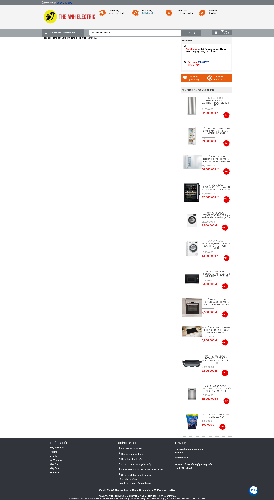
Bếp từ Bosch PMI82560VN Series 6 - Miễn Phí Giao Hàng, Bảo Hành (216, 330)
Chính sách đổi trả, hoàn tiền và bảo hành (142, 469)
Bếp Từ (54, 456)
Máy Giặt (54, 464)
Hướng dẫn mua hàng (132, 454)
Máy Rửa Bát (57, 447)
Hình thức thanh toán (131, 459)
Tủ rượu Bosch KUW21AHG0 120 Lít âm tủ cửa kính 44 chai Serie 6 (216, 187)
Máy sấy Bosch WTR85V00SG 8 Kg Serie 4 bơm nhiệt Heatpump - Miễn (216, 244)
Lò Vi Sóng (56, 460)
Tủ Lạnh (54, 472)
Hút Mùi (54, 451)
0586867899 (64, 2)
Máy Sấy (54, 468)
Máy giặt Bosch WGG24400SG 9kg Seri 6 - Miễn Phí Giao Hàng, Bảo (216, 215)
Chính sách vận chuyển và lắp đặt (138, 464)
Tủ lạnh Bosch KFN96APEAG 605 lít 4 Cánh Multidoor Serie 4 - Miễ (216, 101)
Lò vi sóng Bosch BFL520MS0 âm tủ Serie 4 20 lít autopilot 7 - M (216, 273)
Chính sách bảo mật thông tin (136, 475)
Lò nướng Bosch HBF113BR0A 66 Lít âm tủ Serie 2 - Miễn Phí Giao (216, 302)
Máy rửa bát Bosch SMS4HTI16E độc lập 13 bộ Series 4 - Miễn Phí (216, 388)
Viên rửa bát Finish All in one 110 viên (216, 415)
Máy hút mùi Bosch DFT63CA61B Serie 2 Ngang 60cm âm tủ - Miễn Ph (216, 359)
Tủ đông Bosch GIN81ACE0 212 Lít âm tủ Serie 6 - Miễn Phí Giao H (216, 159)
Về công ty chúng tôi (131, 448)
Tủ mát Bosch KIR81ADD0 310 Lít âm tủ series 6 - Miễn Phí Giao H (216, 131)
